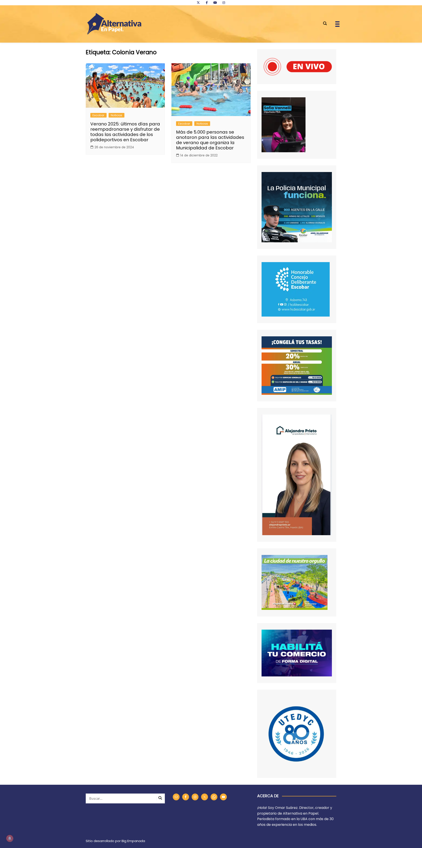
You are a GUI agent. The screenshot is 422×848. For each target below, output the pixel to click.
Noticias (116, 115)
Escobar (98, 115)
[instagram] (223, 2)
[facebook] (206, 2)
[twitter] (198, 2)
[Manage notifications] (9, 838)
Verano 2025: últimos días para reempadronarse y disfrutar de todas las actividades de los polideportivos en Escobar (125, 132)
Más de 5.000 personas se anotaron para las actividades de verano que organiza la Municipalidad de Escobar (210, 140)
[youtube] (215, 2)
